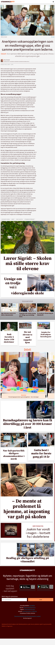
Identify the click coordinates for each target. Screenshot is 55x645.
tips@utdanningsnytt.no (29, 607)
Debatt (27, 349)
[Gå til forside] (7, 1)
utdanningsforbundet (29, 219)
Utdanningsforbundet (29, 609)
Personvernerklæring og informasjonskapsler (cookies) (27, 616)
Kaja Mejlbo (32, 605)
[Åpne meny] (53, 1)
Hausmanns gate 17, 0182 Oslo (29, 611)
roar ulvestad (19, 219)
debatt (13, 219)
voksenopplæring (5, 219)
